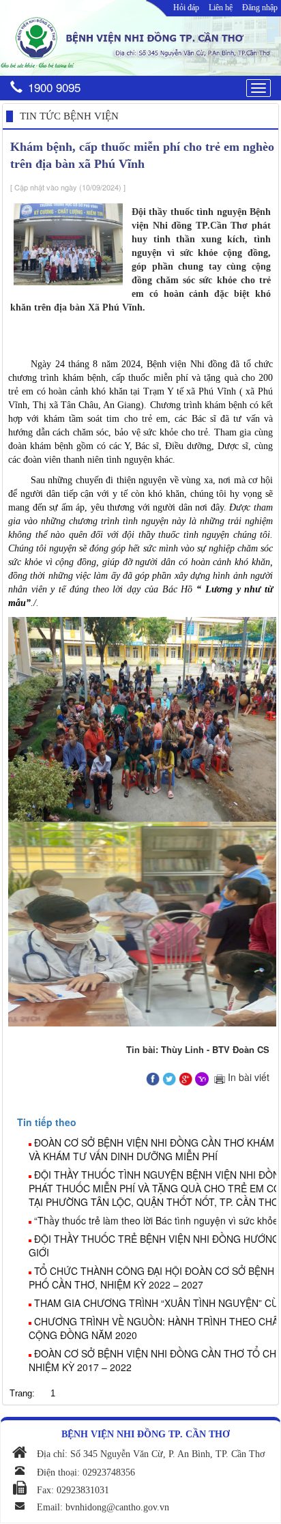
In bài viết (247, 1077)
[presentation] (46, 1122)
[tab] (146, 1122)
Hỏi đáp (186, 7)
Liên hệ (221, 7)
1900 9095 (54, 87)
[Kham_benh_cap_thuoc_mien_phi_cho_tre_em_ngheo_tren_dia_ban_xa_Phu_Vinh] (153, 1077)
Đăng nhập (260, 7)
